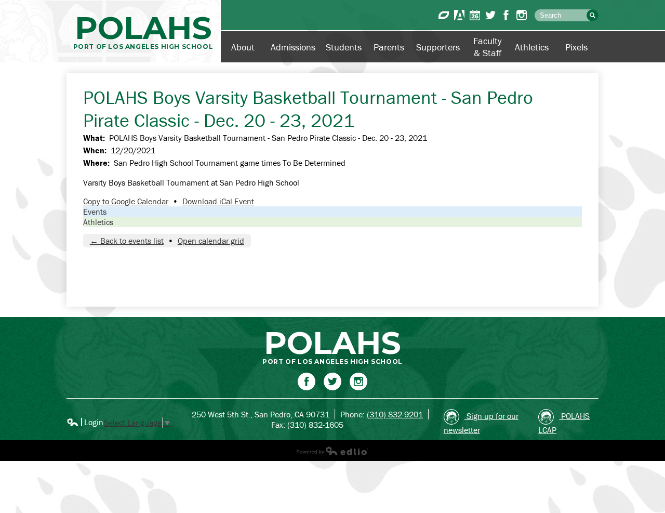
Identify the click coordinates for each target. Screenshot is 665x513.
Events (95, 211)
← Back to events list (127, 240)
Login (84, 422)
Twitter (490, 15)
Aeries (459, 15)
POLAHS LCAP (564, 423)
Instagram (521, 15)
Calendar (475, 15)
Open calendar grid (211, 240)
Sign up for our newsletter (481, 423)
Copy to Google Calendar (125, 201)
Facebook (506, 15)
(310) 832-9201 (395, 414)
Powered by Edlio (332, 450)
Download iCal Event (218, 201)
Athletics (98, 222)
